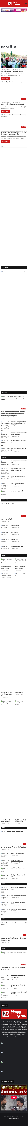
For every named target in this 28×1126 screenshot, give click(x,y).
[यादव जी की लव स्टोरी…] (21, 632)
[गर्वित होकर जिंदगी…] (5, 542)
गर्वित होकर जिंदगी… (15, 539)
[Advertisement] (14, 28)
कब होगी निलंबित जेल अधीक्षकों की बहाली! (18, 903)
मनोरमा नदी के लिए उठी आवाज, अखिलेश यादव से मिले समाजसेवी (18, 433)
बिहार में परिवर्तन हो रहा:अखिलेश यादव (12, 71)
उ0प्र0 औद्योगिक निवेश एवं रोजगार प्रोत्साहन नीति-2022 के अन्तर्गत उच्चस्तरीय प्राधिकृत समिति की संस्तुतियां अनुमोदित (12, 414)
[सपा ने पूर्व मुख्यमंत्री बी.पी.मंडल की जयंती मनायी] (5, 443)
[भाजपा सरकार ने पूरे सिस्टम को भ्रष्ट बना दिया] (5, 479)
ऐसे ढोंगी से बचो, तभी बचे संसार (17, 546)
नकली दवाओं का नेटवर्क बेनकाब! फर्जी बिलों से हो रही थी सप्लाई (13, 969)
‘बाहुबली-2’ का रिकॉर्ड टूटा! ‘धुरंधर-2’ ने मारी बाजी (20, 567)
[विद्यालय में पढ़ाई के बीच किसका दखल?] (5, 898)
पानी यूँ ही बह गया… (15, 532)
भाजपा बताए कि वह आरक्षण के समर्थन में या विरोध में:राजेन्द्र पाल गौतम (18, 469)
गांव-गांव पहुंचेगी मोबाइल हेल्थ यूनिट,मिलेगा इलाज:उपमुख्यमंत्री (17, 861)
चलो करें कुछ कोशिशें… (15, 525)
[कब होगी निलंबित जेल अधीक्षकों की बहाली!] (5, 905)
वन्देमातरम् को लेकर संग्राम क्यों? (17, 491)
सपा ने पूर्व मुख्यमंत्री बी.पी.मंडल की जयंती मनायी (18, 441)
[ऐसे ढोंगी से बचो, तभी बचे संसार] (5, 549)
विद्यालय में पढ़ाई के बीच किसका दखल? (18, 895)
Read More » (5, 78)
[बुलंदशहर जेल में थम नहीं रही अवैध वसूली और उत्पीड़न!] (5, 995)
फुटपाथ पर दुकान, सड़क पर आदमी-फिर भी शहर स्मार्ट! (18, 910)
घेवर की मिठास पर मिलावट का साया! (18, 868)
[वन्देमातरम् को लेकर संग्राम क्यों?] (5, 493)
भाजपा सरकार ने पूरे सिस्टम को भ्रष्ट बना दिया (18, 477)
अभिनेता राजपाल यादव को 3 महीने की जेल (18, 986)
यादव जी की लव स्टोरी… (19, 693)
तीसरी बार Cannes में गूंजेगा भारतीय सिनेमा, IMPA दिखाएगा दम (7, 694)
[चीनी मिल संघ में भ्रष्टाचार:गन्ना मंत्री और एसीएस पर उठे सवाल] (5, 979)
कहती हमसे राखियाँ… (7, 519)
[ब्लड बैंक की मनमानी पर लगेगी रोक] (5, 856)
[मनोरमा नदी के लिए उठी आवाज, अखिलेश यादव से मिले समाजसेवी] (5, 435)
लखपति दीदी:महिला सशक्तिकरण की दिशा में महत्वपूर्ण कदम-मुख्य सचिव (14, 133)
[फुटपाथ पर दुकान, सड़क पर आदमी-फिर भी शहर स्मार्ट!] (5, 912)
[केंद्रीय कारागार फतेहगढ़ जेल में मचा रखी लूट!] (5, 451)
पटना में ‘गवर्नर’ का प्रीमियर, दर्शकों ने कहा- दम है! (6, 567)
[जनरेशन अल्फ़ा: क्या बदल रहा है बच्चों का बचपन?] (5, 890)
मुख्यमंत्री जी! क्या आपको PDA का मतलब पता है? (17, 484)
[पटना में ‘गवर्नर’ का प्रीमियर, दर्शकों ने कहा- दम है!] (7, 561)
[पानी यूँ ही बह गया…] (5, 535)
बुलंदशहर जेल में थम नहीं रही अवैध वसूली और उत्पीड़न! (19, 993)
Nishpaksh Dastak (6, 69)
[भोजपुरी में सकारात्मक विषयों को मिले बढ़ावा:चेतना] (21, 759)
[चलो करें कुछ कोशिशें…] (5, 528)
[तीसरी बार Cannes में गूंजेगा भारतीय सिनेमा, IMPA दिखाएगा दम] (7, 632)
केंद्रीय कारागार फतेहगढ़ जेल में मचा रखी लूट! (18, 449)
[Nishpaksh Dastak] (14, 3)
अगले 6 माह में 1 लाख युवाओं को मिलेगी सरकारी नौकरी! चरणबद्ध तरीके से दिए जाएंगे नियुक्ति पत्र (18, 423)
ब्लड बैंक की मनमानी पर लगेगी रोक (17, 853)
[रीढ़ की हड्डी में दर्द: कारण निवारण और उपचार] (5, 877)
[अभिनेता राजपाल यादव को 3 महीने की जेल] (5, 987)
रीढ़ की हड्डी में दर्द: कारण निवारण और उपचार (18, 876)
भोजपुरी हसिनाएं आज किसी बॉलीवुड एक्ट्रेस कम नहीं (6, 821)
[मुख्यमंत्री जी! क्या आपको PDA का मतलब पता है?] (5, 486)
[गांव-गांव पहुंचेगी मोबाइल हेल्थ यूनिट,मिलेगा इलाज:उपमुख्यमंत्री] (5, 863)
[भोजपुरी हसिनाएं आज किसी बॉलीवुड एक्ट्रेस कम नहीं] (7, 759)
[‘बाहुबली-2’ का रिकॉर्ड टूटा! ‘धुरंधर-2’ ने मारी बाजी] (21, 561)
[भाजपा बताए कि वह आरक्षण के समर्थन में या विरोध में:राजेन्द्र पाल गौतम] (5, 471)
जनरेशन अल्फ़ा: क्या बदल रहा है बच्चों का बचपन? (18, 888)
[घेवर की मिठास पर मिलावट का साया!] (5, 870)
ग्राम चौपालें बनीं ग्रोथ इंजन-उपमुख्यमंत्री (12, 104)
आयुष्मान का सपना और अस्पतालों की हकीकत (13, 847)
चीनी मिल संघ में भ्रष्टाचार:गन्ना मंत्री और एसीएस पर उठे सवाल (18, 976)
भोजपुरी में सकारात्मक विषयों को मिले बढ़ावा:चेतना (20, 821)
